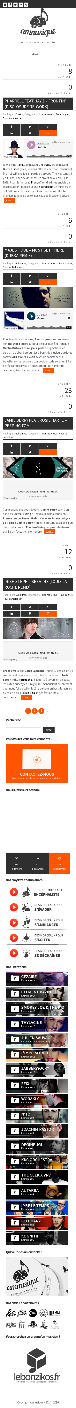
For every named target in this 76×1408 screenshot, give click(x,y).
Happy (20, 165)
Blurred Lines (11, 169)
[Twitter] (15, 5)
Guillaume (20, 263)
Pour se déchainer (12, 267)
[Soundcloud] (21, 5)
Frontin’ (35, 182)
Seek (49, 730)
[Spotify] (26, 5)
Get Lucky (45, 165)
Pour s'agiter (62, 114)
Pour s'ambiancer (12, 118)
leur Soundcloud (43, 187)
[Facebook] (10, 5)
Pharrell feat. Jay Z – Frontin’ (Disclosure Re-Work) (35, 103)
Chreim (19, 114)
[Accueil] (5, 5)
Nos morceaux (46, 114)
